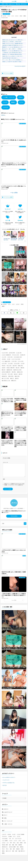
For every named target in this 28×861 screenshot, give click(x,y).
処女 (17, 367)
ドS (8, 359)
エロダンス (5, 809)
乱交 (15, 365)
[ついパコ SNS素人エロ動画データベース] (14, 1)
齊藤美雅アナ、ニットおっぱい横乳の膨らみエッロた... (12, 47)
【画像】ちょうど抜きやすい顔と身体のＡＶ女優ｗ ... (12, 61)
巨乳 (18, 846)
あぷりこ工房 (20, 239)
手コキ (4, 374)
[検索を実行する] (25, 523)
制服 (22, 367)
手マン (10, 374)
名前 (4, 479)
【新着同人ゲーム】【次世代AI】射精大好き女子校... (12, 54)
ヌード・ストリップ (7, 821)
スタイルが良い (18, 357)
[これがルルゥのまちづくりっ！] (21, 234)
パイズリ (14, 361)
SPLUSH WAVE (13, 239)
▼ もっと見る (14, 192)
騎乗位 (13, 102)
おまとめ (5, 785)
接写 (20, 374)
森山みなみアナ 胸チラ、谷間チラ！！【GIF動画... (12, 48)
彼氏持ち (21, 846)
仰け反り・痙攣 (10, 367)
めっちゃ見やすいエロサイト (9, 777)
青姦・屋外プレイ (6, 380)
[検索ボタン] (26, 1)
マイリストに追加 (7, 73)
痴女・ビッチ (5, 378)
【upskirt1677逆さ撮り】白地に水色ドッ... (10, 58)
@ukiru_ (3, 115)
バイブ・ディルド (16, 359)
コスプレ (9, 357)
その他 (4, 818)
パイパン (20, 361)
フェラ (5, 102)
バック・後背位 (6, 361)
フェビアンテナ (6, 780)
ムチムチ (5, 107)
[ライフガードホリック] (7, 234)
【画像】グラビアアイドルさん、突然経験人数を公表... (12, 43)
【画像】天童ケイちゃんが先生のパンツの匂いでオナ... (12, 56)
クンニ (4, 357)
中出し (9, 365)
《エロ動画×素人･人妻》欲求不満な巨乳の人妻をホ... (12, 52)
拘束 (15, 374)
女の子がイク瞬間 (12, 846)
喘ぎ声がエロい (17, 369)
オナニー (5, 815)
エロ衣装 (22, 354)
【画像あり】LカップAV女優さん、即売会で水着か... (12, 41)
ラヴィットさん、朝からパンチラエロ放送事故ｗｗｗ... (12, 59)
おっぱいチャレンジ (7, 812)
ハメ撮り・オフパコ (8, 97)
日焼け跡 (4, 376)
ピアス (21, 102)
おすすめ (4, 304)
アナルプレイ (15, 354)
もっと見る (14, 600)
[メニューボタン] (1, 1)
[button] (4, 313)
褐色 (12, 378)
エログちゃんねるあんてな (8, 782)
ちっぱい (18, 352)
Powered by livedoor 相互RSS (20, 66)
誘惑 (16, 378)
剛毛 (3, 369)
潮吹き (17, 376)
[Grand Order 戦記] (14, 234)
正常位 (20, 97)
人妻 (3, 367)
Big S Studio (6, 239)
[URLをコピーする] (24, 313)
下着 (3, 365)
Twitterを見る (14, 516)
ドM (4, 359)
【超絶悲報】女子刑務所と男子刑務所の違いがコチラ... (12, 45)
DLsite (22, 229)
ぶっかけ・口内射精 (6, 354)
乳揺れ (20, 365)
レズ (22, 363)
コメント (5, 462)
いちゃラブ (5, 352)
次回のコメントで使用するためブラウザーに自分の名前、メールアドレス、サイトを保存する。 (14, 484)
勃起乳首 (9, 369)
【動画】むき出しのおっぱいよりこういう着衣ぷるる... (12, 39)
